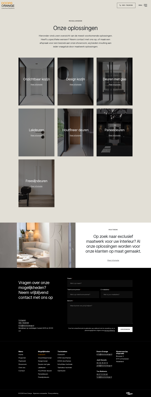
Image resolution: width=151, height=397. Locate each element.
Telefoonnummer (74, 290)
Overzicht (41, 354)
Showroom (22, 364)
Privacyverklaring (53, 393)
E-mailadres (105, 290)
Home (20, 354)
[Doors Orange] (8, 5)
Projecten (22, 358)
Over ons (21, 368)
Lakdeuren (42, 368)
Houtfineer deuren (45, 371)
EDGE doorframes (64, 361)
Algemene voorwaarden (40, 393)
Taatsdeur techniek (65, 368)
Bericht (70, 301)
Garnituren (61, 371)
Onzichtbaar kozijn (45, 358)
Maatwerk (22, 361)
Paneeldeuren (43, 374)
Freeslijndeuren (43, 377)
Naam (70, 278)
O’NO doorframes (64, 358)
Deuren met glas (44, 364)
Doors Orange (28, 393)
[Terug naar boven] (146, 392)
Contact (21, 371)
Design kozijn (43, 361)
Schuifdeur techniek (65, 364)
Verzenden (125, 329)
